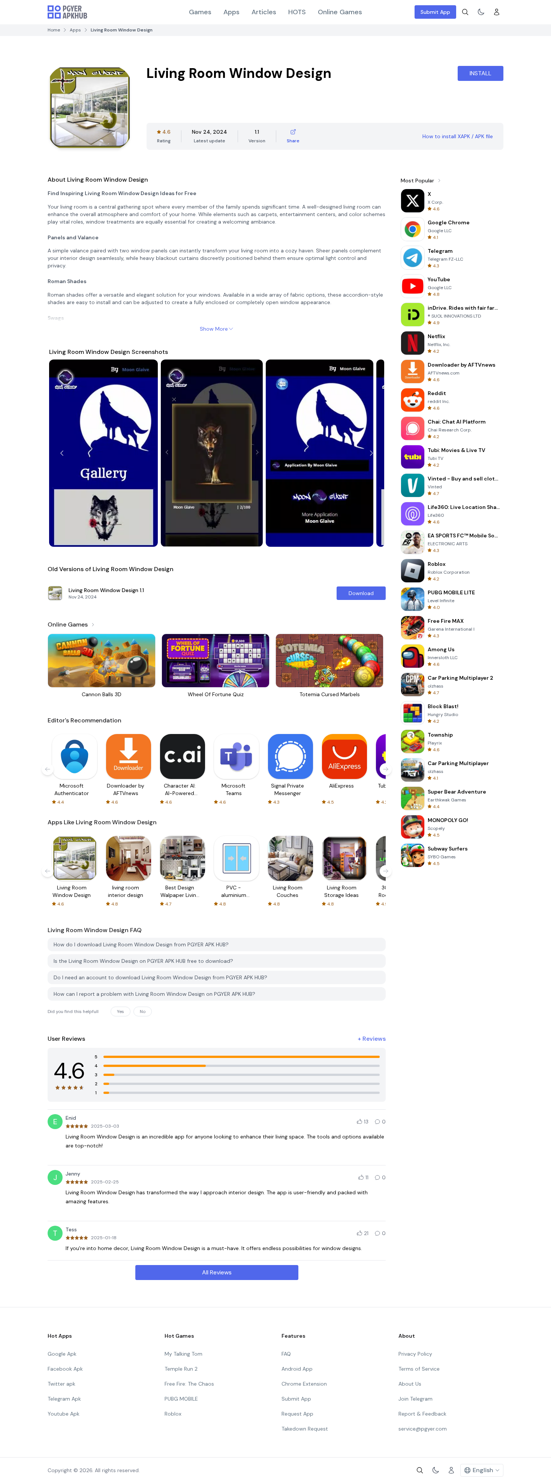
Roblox (173, 1413)
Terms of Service (419, 1368)
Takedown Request (304, 1428)
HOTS (297, 11)
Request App (297, 1413)
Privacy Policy (415, 1353)
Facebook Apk (65, 1368)
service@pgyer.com (422, 1428)
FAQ (286, 1353)
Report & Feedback (422, 1413)
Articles (264, 11)
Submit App (435, 12)
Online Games (340, 11)
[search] (465, 12)
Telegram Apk (64, 1398)
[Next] (371, 453)
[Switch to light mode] (481, 12)
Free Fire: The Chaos (189, 1383)
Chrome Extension (304, 1383)
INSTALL (480, 73)
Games (200, 11)
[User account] (496, 12)
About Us (409, 1383)
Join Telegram (415, 1398)
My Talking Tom (183, 1353)
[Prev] (62, 453)
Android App (297, 1368)
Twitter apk (61, 1383)
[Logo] (67, 11)
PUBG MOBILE (181, 1398)
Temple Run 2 (181, 1368)
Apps (231, 11)
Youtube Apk (63, 1413)
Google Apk (62, 1353)
